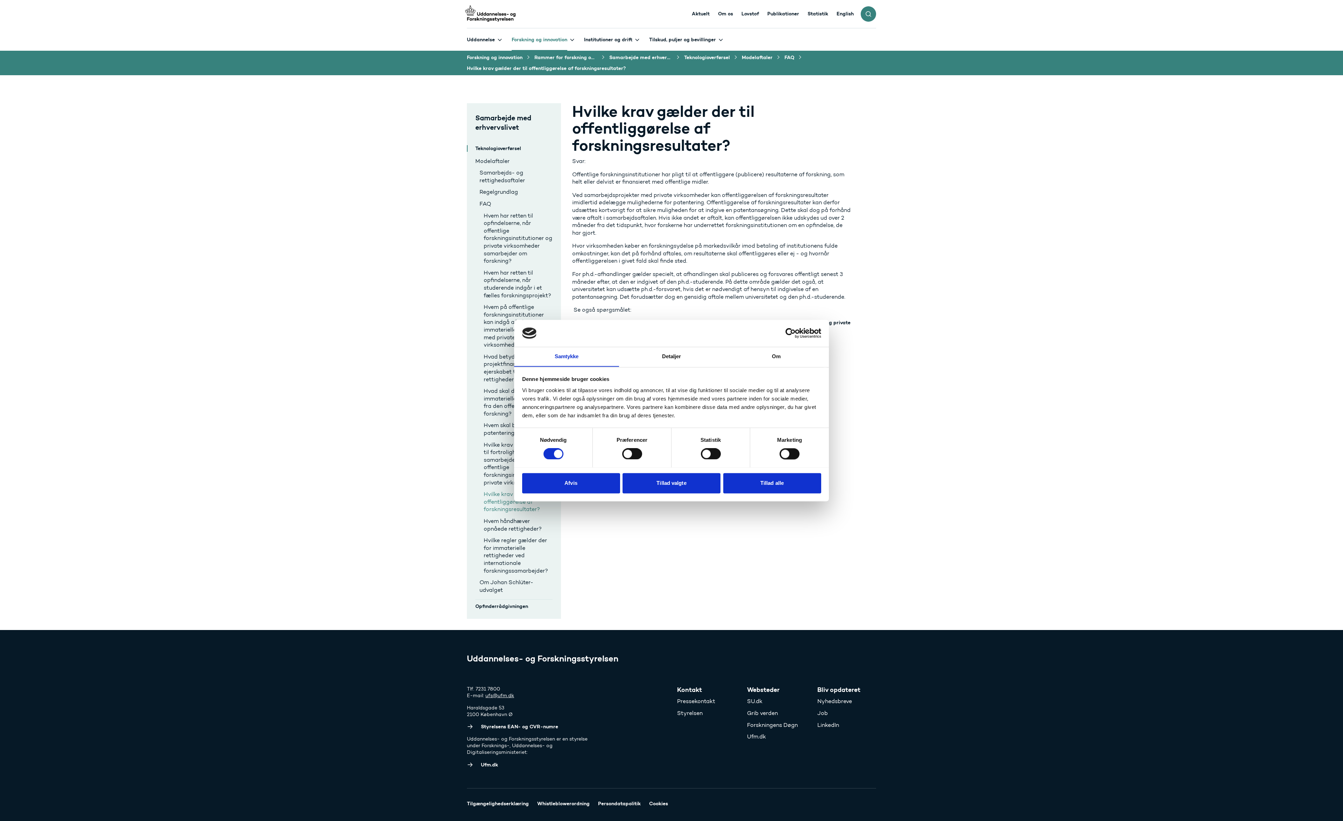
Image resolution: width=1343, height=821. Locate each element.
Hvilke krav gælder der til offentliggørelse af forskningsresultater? (517, 501)
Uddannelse (481, 39)
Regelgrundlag (498, 192)
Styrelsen (690, 713)
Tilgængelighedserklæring (498, 803)
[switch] (632, 453)
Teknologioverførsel (498, 148)
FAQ (485, 203)
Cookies (658, 803)
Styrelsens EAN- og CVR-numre (519, 726)
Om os (725, 13)
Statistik (818, 13)
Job (822, 713)
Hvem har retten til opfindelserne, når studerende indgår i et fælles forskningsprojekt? (517, 284)
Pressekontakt (696, 701)
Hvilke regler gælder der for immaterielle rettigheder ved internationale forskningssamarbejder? (516, 555)
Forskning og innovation (539, 39)
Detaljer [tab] (671, 356)
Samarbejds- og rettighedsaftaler (502, 176)
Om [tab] (776, 356)
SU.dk (754, 701)
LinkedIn (828, 725)
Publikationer (783, 13)
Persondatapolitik (619, 803)
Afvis (570, 483)
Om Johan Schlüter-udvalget (506, 586)
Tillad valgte (671, 483)
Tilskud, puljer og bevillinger (682, 39)
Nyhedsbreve (834, 701)
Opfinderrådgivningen (501, 606)
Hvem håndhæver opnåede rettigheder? (513, 525)
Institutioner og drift (608, 39)
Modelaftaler (492, 161)
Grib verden (762, 713)
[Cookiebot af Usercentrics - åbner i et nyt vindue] (790, 333)
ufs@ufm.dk (499, 696)
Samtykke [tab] (567, 356)
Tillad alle (772, 483)
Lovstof (750, 13)
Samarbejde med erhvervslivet (503, 122)
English (845, 13)
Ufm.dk (756, 736)
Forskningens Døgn (772, 725)
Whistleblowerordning (563, 803)
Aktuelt (701, 13)
